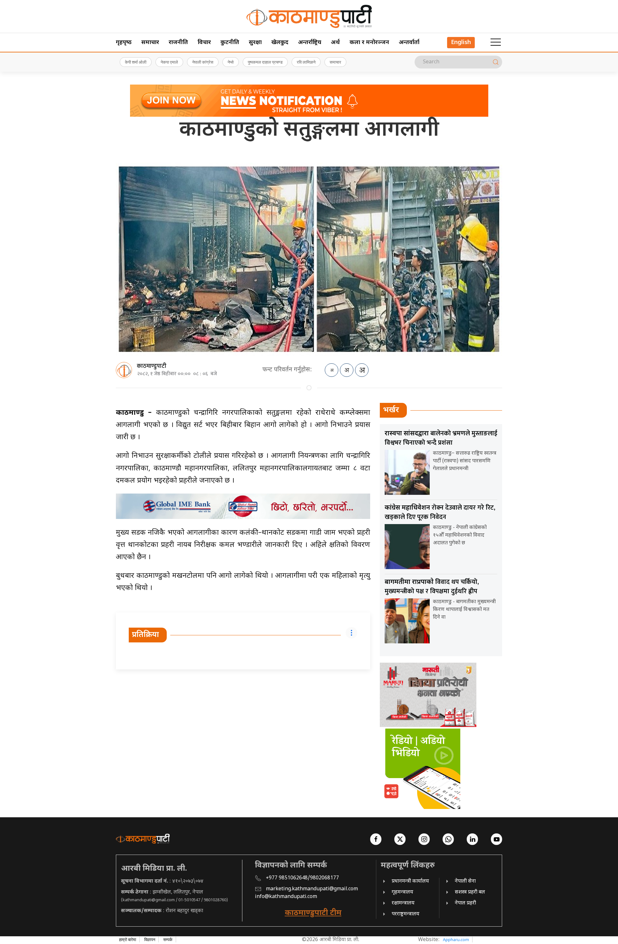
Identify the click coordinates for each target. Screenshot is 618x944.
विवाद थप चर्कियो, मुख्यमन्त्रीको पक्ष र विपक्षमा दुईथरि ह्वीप (432, 586)
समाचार (150, 42)
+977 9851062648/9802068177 (302, 878)
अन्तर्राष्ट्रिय (309, 42)
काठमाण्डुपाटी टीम (313, 913)
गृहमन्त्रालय (402, 892)
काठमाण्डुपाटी (151, 366)
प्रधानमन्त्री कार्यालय (410, 881)
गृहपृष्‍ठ (124, 42)
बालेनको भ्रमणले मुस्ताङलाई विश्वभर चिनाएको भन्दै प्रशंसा (441, 438)
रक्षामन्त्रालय (403, 903)
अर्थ (335, 42)
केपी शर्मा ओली (135, 62)
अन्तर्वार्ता (409, 42)
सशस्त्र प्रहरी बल (470, 892)
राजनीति (178, 42)
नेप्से (231, 62)
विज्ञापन (149, 939)
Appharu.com (456, 939)
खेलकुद (279, 42)
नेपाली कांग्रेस (202, 62)
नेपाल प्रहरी (465, 903)
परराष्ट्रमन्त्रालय (405, 914)
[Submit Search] (495, 62)
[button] (495, 42)
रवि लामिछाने (306, 62)
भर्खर (391, 410)
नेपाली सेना (465, 881)
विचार (204, 42)
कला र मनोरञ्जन (369, 42)
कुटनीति (229, 42)
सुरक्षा (255, 42)
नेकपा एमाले (169, 62)
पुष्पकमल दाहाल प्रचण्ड (265, 62)
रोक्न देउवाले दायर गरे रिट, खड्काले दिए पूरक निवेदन (440, 512)
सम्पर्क (168, 939)
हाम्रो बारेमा (127, 939)
